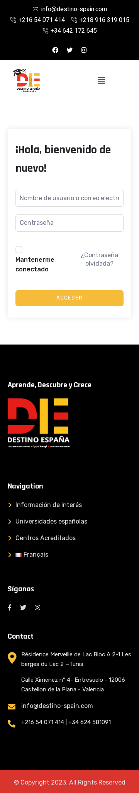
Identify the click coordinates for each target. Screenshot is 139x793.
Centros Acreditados (45, 538)
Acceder (69, 298)
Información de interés (48, 505)
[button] (101, 81)
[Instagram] (84, 50)
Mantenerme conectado (34, 264)
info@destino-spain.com (57, 705)
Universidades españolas (51, 521)
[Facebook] (55, 50)
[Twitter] (69, 50)
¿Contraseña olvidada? (99, 259)
